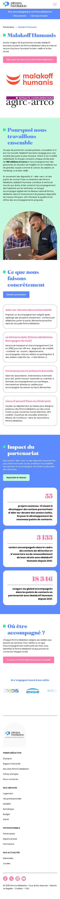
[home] (15, 4)
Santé (6, 819)
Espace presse (10, 838)
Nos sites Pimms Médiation (16, 769)
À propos (7, 758)
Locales (6, 863)
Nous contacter (10, 779)
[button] (54, 4)
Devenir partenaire (16, 294)
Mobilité (7, 803)
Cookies (19, 888)
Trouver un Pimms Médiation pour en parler (29, 659)
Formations (8, 844)
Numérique (8, 809)
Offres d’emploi (10, 774)
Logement (8, 793)
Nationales (8, 858)
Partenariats (9, 833)
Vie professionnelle (12, 798)
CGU (27, 888)
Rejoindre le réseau (16, 477)
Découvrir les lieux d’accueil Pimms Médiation (30, 59)
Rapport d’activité (11, 763)
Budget (6, 814)
